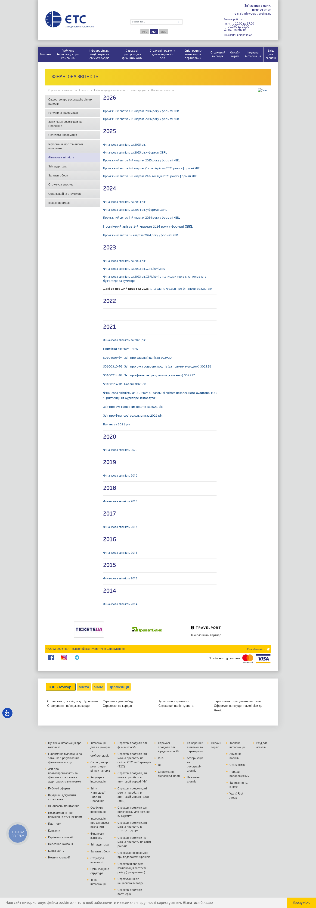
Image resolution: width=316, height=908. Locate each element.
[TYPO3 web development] (268, 648)
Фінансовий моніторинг (63, 806)
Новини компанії (59, 857)
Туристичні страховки (173, 701)
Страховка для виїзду (118, 701)
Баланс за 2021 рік (116, 424)
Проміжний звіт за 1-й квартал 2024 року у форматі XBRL (141, 218)
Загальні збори (58, 175)
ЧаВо (98, 687)
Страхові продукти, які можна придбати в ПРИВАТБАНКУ (132, 827)
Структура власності (61, 184)
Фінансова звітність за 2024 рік (124, 202)
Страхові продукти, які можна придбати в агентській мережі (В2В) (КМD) (133, 795)
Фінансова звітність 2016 (120, 553)
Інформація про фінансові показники (65, 146)
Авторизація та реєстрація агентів (195, 764)
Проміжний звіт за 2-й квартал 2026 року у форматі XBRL (141, 119)
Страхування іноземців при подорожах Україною (134, 855)
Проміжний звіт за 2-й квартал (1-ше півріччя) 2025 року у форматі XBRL (152, 168)
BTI (160, 765)
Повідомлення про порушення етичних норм (65, 815)
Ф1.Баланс (157, 289)
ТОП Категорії (61, 687)
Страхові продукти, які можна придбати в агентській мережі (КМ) (132, 777)
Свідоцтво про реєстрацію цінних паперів (70, 101)
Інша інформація (59, 202)
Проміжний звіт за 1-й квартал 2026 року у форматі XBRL (142, 111)
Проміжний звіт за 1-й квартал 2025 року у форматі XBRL (141, 160)
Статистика (237, 765)
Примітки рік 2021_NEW (120, 349)
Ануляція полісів (235, 756)
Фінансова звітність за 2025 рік (124, 145)
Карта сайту (56, 850)
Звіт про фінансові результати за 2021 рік (132, 416)
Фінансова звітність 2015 (120, 578)
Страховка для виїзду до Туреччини (72, 701)
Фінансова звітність (162, 90)
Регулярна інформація (63, 112)
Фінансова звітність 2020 (120, 450)
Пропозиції (118, 687)
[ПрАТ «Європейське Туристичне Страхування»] (69, 19)
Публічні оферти (59, 788)
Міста (84, 687)
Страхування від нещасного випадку (130, 881)
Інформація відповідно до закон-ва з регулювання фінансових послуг (65, 758)
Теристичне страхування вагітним (237, 701)
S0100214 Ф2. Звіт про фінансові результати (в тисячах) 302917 (149, 375)
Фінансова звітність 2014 (120, 604)
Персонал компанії (60, 844)
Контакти (54, 830)
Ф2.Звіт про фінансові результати (189, 289)
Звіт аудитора (57, 166)
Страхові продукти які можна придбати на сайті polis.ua (134, 842)
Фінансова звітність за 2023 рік (124, 261)
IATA (161, 758)
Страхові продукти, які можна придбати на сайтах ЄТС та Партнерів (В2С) (134, 760)
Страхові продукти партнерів (130, 892)
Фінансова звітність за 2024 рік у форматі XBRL (135, 210)
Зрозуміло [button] (301, 903)
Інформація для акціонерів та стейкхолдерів (120, 90)
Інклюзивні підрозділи (238, 35)
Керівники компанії (60, 837)
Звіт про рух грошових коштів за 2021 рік (133, 407)
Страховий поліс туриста (175, 705)
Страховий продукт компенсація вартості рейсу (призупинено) (132, 868)
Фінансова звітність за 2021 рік (124, 340)
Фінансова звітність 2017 (120, 527)
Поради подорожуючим (239, 774)
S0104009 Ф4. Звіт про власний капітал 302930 (137, 358)
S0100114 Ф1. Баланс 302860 (124, 384)
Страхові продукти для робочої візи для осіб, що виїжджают (134, 812)
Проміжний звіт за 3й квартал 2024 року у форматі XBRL (141, 235)
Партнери (54, 823)
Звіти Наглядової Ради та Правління (65, 124)
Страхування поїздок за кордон (69, 705)
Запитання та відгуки (238, 785)
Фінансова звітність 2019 (120, 476)
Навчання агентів (193, 779)
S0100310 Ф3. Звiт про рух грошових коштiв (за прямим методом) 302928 (157, 366)
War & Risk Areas (236, 795)
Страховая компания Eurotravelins (68, 90)
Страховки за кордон (117, 705)
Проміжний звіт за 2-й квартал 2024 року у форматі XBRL (148, 227)
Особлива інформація (62, 135)
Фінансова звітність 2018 (120, 501)
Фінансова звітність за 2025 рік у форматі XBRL (135, 152)
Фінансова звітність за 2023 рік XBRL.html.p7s (134, 269)
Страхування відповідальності (169, 774)
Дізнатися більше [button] (198, 903)
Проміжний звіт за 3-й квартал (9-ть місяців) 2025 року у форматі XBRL (150, 176)
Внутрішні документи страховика (62, 797)
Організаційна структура (64, 193)
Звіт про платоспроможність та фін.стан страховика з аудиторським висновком (64, 775)
